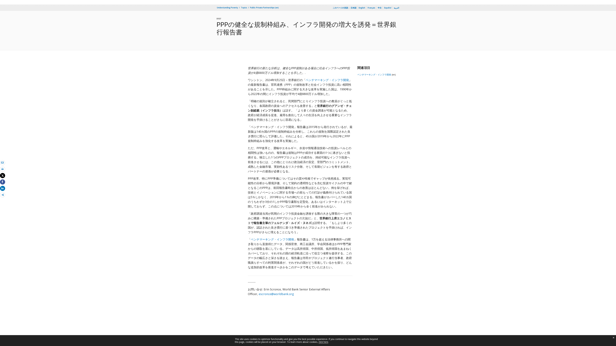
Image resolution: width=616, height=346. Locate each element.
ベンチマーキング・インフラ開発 (327, 80)
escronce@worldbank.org (276, 294)
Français (371, 7)
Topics (244, 7)
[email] (2, 162)
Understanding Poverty (227, 7)
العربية (396, 7)
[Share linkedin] (2, 188)
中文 (380, 7)
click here (323, 341)
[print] (2, 169)
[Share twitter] (2, 175)
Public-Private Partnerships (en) (264, 7)
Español (387, 7)
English (362, 7)
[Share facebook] (2, 181)
